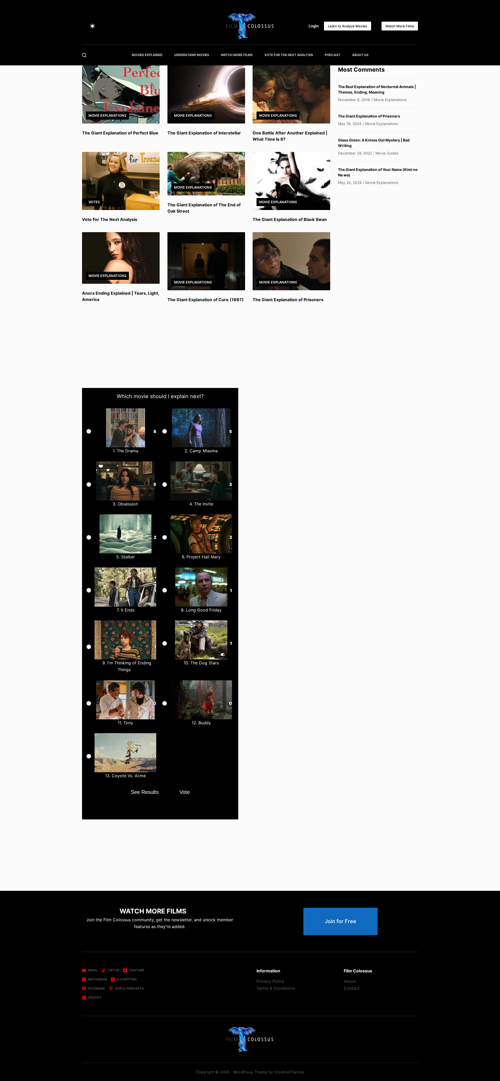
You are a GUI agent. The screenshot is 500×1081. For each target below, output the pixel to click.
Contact (352, 988)
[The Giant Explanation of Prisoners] (291, 261)
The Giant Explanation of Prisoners (288, 299)
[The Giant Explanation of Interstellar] (206, 94)
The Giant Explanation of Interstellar (204, 132)
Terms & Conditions (276, 988)
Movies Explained (147, 55)
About (350, 981)
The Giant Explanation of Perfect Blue (120, 132)
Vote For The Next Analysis (288, 55)
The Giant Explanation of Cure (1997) (205, 299)
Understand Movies (191, 55)
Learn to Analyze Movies (347, 26)
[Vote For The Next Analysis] (121, 181)
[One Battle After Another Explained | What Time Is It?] (291, 94)
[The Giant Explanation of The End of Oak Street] (206, 173)
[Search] (84, 55)
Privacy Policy (270, 981)
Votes (94, 202)
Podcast (332, 55)
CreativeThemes (289, 1072)
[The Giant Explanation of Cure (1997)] (206, 261)
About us (360, 55)
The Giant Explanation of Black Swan (290, 219)
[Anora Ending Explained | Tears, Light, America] (121, 258)
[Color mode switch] (92, 26)
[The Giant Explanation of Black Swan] (291, 181)
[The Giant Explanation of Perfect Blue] (121, 94)
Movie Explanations (107, 115)
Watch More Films (399, 26)
